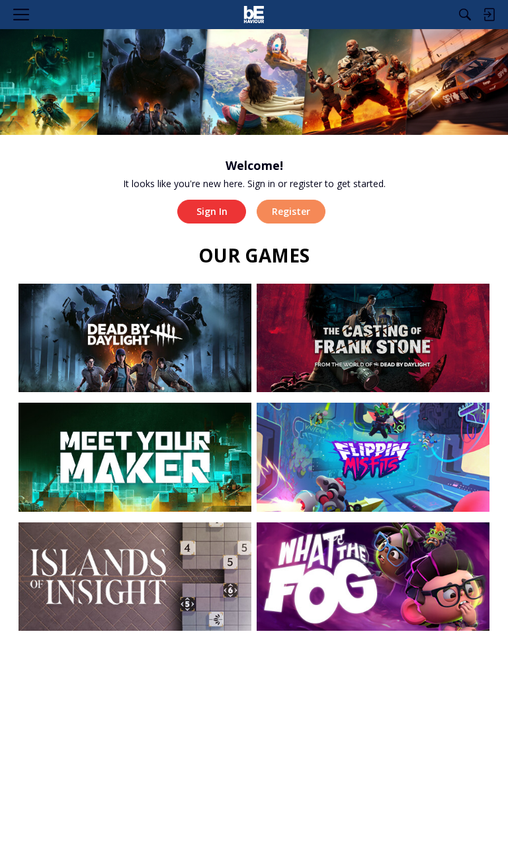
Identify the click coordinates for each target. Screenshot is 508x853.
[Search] (465, 14)
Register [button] (291, 211)
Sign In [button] (212, 211)
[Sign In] (489, 14)
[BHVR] (253, 14)
